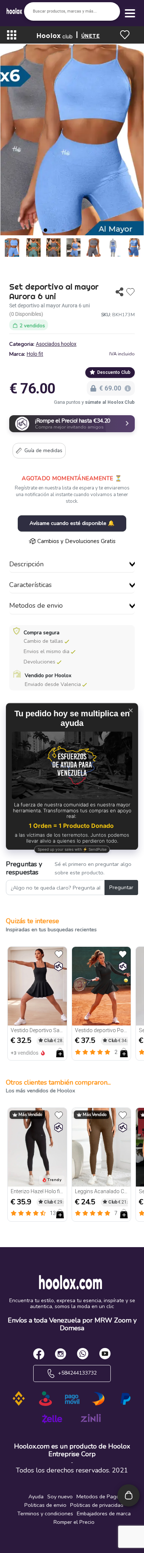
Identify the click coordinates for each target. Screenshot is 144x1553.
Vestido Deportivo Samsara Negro (37, 1030)
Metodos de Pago (98, 1496)
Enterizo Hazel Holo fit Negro (37, 1191)
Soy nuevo (60, 1496)
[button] (45, 230)
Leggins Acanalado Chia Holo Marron (101, 1191)
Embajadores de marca (104, 1513)
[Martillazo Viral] (58, 966)
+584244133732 (76, 1372)
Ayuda (36, 1496)
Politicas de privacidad (96, 1505)
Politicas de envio (45, 1505)
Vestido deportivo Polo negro (101, 1030)
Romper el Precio (74, 1522)
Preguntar (121, 887)
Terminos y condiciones (45, 1513)
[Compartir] (119, 291)
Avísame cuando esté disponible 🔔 (72, 523)
